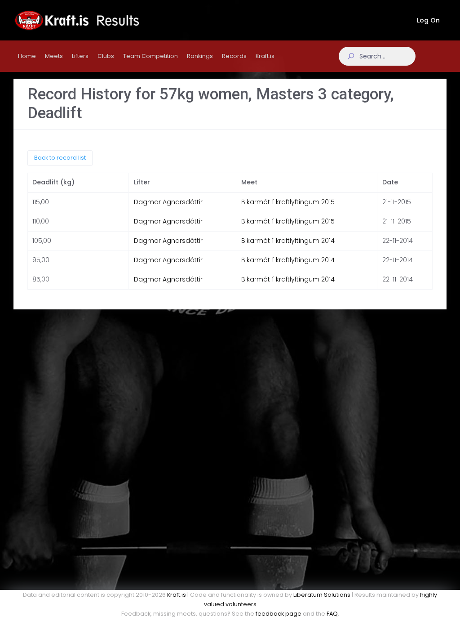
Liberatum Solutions (321, 595)
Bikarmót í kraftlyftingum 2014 (288, 240)
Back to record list (60, 157)
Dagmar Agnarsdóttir (168, 201)
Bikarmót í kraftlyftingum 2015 (288, 201)
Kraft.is (176, 595)
